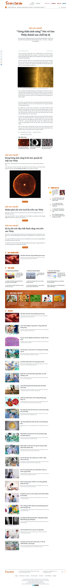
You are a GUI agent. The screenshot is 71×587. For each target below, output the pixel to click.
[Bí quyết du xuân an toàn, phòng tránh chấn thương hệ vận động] (12, 497)
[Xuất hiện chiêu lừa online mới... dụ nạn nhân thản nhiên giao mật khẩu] (51, 276)
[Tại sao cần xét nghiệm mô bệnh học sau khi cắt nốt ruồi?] (12, 341)
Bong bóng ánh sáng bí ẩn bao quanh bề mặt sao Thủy (23, 148)
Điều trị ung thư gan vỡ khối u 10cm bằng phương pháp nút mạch (33, 482)
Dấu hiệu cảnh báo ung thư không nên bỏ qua (32, 255)
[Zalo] (1, 54)
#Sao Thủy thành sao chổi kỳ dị (26, 134)
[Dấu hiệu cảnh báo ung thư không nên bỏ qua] (12, 259)
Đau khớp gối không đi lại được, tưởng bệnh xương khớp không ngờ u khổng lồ (34, 518)
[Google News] (1, 64)
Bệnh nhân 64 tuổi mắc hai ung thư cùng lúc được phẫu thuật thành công (33, 446)
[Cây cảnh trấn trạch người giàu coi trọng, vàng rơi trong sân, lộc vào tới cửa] (59, 298)
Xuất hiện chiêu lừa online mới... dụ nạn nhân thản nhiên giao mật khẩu (61, 275)
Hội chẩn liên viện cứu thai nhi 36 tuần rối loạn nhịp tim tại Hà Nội (34, 410)
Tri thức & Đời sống (36, 7)
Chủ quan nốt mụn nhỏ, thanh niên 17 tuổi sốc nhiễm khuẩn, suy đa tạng (32, 542)
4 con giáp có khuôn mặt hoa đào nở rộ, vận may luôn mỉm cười (55, 192)
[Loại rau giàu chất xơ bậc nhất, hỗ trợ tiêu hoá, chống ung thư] (24, 298)
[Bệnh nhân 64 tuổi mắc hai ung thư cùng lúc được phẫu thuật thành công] (12, 449)
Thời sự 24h (31, 7)
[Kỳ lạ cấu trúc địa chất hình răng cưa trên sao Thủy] (47, 142)
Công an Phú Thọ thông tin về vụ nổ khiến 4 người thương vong (58, 210)
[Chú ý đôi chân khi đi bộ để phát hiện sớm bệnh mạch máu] (12, 389)
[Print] (1, 59)
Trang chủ (6, 7)
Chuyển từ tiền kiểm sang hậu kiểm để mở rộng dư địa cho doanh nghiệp (14, 282)
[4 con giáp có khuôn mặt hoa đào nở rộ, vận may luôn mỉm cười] (62, 192)
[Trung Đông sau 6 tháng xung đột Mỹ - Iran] (30, 276)
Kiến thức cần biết (25, 7)
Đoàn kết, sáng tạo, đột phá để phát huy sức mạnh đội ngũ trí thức (19, 275)
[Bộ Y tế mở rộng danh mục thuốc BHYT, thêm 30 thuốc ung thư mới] (12, 473)
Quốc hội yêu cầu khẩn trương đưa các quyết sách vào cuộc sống (14, 286)
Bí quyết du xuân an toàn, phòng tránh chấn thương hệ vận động (34, 494)
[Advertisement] (35, 16)
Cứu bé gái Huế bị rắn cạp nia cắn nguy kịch (32, 529)
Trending (9, 7)
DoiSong (59, 3)
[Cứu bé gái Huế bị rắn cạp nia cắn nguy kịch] (12, 533)
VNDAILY (53, 3)
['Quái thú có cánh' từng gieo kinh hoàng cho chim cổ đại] (12, 298)
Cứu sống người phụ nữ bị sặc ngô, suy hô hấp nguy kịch (34, 422)
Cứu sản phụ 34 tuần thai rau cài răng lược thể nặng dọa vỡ (34, 350)
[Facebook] (1, 51)
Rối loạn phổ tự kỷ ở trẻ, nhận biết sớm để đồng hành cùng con (47, 304)
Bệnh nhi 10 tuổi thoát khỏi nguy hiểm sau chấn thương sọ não (33, 374)
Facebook (62, 572)
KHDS (47, 3)
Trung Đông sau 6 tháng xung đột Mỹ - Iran (40, 274)
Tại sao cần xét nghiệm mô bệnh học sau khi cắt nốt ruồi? (34, 338)
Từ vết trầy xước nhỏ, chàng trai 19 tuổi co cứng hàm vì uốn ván (33, 458)
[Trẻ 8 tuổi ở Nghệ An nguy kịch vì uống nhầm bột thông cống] (12, 329)
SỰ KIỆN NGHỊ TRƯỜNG (12, 271)
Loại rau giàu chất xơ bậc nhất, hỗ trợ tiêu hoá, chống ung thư (23, 304)
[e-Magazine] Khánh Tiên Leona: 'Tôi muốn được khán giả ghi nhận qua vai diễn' (58, 215)
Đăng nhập (64, 7)
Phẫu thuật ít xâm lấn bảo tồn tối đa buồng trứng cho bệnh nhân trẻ (33, 434)
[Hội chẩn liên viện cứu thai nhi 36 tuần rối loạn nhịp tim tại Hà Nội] (12, 413)
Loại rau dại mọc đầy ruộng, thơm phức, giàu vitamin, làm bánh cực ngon (58, 199)
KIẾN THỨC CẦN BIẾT (16, 293)
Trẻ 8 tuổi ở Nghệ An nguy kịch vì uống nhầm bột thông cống (33, 326)
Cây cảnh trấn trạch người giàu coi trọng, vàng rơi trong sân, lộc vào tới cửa (59, 304)
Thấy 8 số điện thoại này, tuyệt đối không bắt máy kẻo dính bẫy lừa (56, 286)
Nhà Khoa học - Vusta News (16, 7)
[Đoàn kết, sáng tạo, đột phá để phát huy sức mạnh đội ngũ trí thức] (9, 276)
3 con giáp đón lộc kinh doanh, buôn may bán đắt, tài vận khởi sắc (57, 204)
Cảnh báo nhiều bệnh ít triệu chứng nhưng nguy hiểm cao (33, 398)
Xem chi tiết (25, 201)
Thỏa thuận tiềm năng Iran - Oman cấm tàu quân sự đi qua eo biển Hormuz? (35, 286)
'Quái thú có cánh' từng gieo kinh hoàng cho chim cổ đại (12, 304)
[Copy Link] (1, 62)
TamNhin (64, 3)
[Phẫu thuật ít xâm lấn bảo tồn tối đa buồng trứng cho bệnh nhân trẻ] (12, 437)
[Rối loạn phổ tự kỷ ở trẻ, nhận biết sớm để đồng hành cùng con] (47, 298)
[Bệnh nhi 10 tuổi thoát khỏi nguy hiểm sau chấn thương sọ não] (12, 377)
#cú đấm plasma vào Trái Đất (26, 132)
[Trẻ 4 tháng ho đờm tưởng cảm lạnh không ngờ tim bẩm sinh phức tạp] (12, 509)
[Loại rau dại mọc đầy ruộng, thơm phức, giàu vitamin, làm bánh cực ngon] (35, 298)
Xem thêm (44, 7)
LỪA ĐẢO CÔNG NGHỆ (54, 271)
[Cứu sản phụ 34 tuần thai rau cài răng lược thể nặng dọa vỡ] (12, 353)
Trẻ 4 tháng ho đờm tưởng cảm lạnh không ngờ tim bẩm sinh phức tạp (34, 506)
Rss (65, 572)
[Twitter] (1, 56)
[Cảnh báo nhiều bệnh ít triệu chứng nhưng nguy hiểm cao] (12, 401)
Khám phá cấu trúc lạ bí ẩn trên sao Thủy (35, 148)
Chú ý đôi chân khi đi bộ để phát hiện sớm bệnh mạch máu (33, 386)
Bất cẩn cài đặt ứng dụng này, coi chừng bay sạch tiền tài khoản (55, 282)
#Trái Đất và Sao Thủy (37, 132)
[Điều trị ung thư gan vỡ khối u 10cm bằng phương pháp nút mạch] (12, 485)
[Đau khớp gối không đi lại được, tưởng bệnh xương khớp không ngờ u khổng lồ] (12, 521)
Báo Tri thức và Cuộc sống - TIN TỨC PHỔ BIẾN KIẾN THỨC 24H (14, 3)
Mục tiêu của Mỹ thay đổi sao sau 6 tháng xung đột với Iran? (34, 282)
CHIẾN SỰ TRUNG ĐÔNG (33, 271)
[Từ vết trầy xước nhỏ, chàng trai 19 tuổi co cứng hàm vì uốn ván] (12, 461)
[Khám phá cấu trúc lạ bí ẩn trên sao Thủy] (35, 142)
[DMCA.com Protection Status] (35, 585)
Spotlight (42, 7)
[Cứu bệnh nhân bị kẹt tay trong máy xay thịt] (12, 365)
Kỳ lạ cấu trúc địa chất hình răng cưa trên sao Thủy (47, 148)
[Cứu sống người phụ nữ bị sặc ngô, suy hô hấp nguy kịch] (12, 425)
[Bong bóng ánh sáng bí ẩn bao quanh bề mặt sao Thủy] (23, 142)
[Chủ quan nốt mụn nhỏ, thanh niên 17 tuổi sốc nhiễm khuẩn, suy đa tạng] (12, 545)
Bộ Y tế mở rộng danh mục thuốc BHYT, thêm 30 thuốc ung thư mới (33, 470)
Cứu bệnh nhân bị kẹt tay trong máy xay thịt (32, 361)
